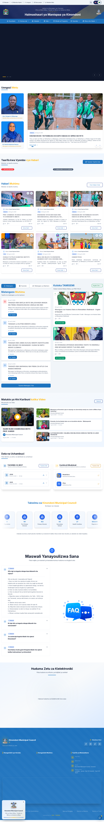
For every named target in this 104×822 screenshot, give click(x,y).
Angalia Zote (96, 287)
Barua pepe (38, 2)
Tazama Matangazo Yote (26, 387)
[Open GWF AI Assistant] (100, 817)
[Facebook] (86, 746)
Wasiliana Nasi (50, 2)
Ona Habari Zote (95, 187)
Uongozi (28, 2)
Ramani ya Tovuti (96, 813)
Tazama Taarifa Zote (93, 164)
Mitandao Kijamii (17, 2)
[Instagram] (90, 746)
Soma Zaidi (34, 147)
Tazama (13, 316)
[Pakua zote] (43, 477)
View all (98, 403)
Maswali (6, 2)
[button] (25, 593)
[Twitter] (95, 746)
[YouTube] (99, 746)
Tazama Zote (43, 467)
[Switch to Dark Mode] (91, 2)
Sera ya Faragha (68, 813)
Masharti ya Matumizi (82, 813)
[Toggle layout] (23, 802)
